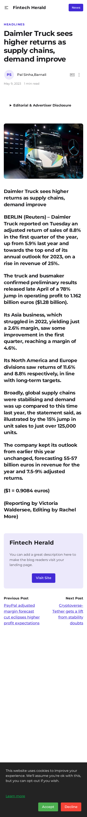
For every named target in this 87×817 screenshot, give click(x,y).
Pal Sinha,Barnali (31, 75)
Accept (48, 807)
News (76, 7)
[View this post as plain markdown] (72, 75)
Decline (71, 807)
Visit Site (43, 578)
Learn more (15, 796)
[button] (6, 7)
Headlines (14, 24)
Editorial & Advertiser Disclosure (42, 105)
